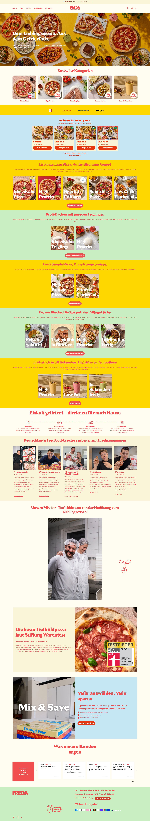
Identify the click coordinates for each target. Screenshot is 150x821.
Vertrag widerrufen (102, 798)
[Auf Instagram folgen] (17, 817)
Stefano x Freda (18, 496)
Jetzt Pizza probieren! (75, 205)
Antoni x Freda (94, 492)
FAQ (76, 790)
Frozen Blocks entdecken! (75, 353)
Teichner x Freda (44, 496)
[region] (86, 770)
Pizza (21, 8)
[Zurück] (57, 2)
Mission (91, 790)
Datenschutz (88, 794)
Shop (13, 8)
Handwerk (83, 790)
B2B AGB (110, 794)
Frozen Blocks (38, 8)
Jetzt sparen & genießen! (86, 723)
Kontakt (108, 790)
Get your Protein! (75, 303)
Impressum (79, 794)
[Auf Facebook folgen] (13, 817)
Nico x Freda (118, 494)
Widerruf (102, 794)
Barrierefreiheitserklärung (84, 798)
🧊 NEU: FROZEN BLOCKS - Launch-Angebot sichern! (75, 1)
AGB (96, 794)
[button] (36, 770)
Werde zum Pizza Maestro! (75, 255)
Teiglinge (28, 8)
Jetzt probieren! (75, 403)
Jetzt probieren (42, 148)
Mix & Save (48, 8)
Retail (97, 790)
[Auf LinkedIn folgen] (21, 817)
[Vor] (92, 2)
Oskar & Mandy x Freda (71, 496)
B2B (102, 790)
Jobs (113, 790)
